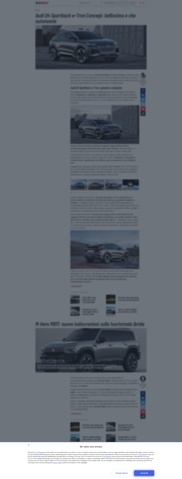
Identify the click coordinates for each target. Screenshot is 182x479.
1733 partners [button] (41, 452)
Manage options (122, 473)
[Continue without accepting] (28, 445)
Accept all (144, 473)
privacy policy (57, 463)
